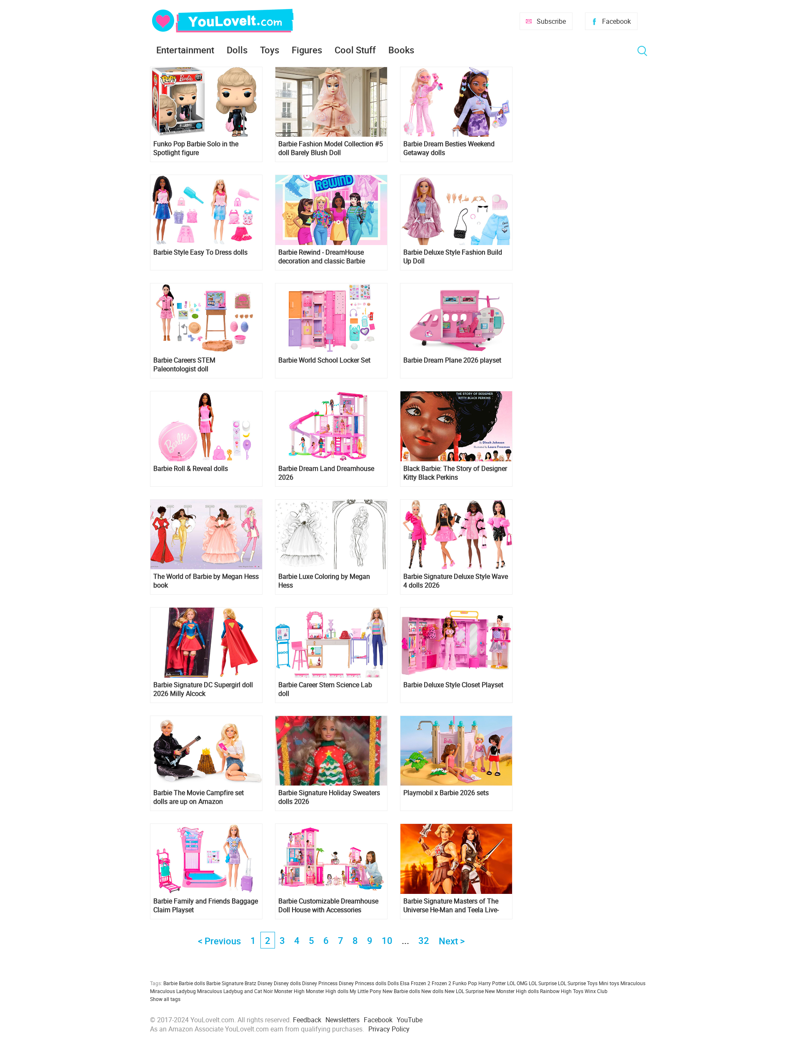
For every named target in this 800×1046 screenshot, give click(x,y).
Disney (265, 983)
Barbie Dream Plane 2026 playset (452, 360)
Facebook (616, 21)
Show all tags (165, 999)
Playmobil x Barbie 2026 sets (446, 792)
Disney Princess (320, 983)
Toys (269, 50)
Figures (307, 50)
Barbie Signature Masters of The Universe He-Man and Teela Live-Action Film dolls (451, 905)
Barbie (170, 983)
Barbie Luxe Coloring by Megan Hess (324, 581)
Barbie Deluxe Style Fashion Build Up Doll (452, 256)
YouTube (409, 1019)
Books (401, 50)
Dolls (237, 50)
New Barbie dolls (401, 991)
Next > (452, 941)
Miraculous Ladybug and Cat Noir (235, 991)
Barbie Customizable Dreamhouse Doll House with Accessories (328, 905)
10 (387, 940)
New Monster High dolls (512, 991)
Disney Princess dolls (362, 983)
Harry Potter (492, 983)
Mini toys (609, 983)
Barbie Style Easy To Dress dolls (200, 252)
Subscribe (551, 21)
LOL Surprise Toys (578, 983)
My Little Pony (365, 991)
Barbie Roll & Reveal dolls (190, 468)
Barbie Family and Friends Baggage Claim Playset (205, 905)
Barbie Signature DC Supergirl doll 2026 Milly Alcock (203, 689)
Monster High (289, 991)
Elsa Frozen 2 (415, 983)
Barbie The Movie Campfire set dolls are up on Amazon (198, 797)
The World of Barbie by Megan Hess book (206, 581)
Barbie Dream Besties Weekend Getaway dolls (449, 148)
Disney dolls (287, 983)
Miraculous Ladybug (173, 991)
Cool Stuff (355, 50)
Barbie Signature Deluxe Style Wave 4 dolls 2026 (455, 581)
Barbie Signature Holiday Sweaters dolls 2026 (329, 797)
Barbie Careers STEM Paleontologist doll (184, 364)
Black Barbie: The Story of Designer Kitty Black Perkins (455, 473)
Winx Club (596, 991)
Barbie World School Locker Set (324, 360)
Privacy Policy (389, 1028)
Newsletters (342, 1019)
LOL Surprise (543, 983)
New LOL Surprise (464, 991)
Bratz (250, 983)
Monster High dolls (327, 991)
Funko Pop (464, 983)
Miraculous (632, 983)
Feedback (307, 1019)
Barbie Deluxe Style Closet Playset (453, 685)
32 (423, 940)
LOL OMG (517, 983)
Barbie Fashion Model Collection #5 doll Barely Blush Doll (330, 148)
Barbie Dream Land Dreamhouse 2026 (326, 473)
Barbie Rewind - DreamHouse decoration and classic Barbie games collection (321, 256)
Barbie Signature (224, 983)
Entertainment (185, 50)
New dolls (432, 991)
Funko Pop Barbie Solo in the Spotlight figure (195, 148)
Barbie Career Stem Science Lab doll (325, 689)
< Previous (219, 941)
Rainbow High (556, 991)
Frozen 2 (441, 983)
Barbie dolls (192, 983)
